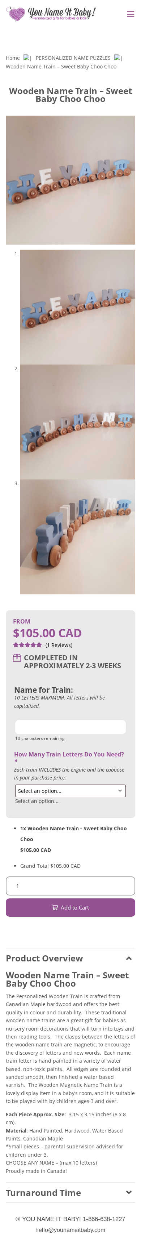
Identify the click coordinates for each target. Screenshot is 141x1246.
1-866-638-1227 (104, 1219)
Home (13, 57)
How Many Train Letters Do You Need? (69, 758)
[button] (130, 36)
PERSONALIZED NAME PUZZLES (73, 57)
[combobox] (37, 801)
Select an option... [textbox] (37, 801)
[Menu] (129, 14)
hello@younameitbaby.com (70, 1230)
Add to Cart (75, 907)
